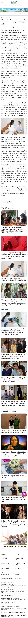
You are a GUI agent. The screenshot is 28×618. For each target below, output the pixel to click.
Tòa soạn (18, 578)
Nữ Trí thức (18, 5)
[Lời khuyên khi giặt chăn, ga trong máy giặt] (14, 466)
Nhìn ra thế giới (5, 563)
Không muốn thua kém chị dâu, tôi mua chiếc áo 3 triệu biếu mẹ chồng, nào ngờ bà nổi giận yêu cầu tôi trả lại (13, 302)
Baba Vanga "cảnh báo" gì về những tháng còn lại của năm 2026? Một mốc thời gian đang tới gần (13, 454)
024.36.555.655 (5, 574)
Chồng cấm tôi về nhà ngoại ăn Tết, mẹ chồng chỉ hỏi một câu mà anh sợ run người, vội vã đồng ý (13, 356)
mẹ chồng (8, 202)
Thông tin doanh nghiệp (6, 578)
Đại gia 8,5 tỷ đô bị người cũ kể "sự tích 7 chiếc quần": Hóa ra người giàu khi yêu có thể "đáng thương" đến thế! (13, 523)
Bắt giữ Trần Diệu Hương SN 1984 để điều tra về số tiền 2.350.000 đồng (14, 431)
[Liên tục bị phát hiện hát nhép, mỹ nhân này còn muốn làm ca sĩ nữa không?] (14, 488)
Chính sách (13, 14)
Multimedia (18, 568)
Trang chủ (4, 5)
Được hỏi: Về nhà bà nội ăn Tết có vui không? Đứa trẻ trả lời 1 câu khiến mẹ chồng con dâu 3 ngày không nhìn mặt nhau (12, 230)
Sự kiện (11, 5)
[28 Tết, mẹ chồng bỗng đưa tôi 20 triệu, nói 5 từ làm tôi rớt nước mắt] (14, 269)
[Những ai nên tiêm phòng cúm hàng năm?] (14, 537)
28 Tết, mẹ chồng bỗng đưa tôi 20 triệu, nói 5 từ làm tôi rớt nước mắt (13, 279)
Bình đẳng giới (4, 14)
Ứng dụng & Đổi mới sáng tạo (20, 559)
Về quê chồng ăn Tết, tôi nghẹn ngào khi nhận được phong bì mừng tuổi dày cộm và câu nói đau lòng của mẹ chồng (13, 255)
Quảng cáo (17, 574)
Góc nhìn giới (20, 14)
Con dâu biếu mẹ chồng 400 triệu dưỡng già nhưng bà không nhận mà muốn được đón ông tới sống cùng (13, 403)
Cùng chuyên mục (9, 411)
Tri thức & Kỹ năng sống (20, 564)
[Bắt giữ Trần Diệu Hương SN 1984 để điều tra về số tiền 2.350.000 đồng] (14, 421)
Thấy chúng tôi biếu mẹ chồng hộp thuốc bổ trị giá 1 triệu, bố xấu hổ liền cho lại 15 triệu (13, 380)
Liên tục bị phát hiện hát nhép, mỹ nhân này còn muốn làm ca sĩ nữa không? (13, 499)
